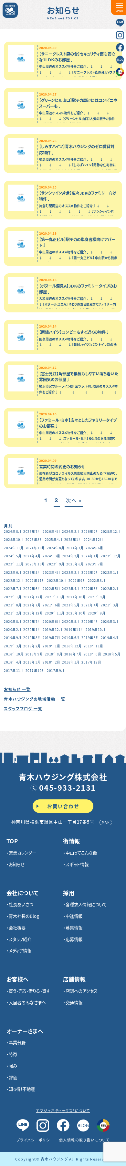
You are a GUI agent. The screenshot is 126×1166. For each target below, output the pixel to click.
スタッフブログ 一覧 (23, 709)
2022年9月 (77, 580)
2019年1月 (52, 646)
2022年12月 (14, 580)
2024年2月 (71, 556)
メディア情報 (20, 950)
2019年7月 (52, 637)
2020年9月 (97, 613)
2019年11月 (74, 629)
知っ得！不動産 (22, 1089)
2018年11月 (94, 646)
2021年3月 (110, 605)
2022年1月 (13, 597)
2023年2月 (90, 572)
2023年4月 (52, 572)
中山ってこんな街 (81, 852)
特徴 (13, 1054)
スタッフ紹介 (20, 939)
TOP (12, 841)
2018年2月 (52, 662)
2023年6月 (13, 572)
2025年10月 (14, 539)
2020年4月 (90, 621)
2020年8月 (13, 621)
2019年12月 (53, 629)
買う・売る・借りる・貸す (29, 991)
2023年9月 (56, 564)
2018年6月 (93, 654)
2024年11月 (14, 548)
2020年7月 (32, 621)
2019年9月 (13, 637)
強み (13, 1065)
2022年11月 (36, 580)
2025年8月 (35, 539)
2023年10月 (36, 564)
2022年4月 (71, 588)
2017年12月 (91, 662)
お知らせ (17, 864)
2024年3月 (52, 556)
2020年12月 (33, 613)
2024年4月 (32, 556)
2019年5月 (90, 637)
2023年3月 (71, 572)
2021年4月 (90, 605)
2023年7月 (95, 564)
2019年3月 (13, 646)
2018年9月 (35, 654)
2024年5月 (13, 556)
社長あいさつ (21, 904)
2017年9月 (56, 670)
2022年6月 (32, 588)
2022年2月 (110, 588)
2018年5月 (112, 654)
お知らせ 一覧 (17, 689)
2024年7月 (75, 548)
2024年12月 (94, 539)
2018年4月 (13, 662)
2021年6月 (52, 605)
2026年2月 (90, 531)
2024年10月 (36, 548)
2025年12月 (111, 531)
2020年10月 (76, 613)
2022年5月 (52, 588)
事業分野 (17, 1042)
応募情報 (74, 939)
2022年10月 (57, 580)
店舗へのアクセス (82, 991)
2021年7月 (32, 605)
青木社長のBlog (24, 916)
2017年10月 (36, 670)
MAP (106, 822)
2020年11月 (55, 613)
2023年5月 (32, 572)
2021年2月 (13, 613)
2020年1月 (32, 629)
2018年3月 (32, 662)
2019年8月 (32, 637)
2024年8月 (56, 548)
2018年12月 (72, 646)
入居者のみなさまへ (27, 1002)
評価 (13, 1077)
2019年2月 (32, 646)
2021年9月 (97, 597)
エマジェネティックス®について (63, 1110)
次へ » (74, 500)
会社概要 (17, 927)
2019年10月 (96, 629)
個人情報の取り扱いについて (84, 1139)
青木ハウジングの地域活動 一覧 (35, 699)
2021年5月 (71, 605)
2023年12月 (111, 556)
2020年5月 (71, 621)
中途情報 (74, 916)
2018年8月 (54, 654)
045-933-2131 (67, 787)
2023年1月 (110, 572)
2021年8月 (13, 605)
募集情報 (74, 927)
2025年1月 (73, 539)
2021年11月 (55, 597)
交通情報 (74, 1002)
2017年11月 (14, 670)
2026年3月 (71, 531)
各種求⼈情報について (86, 904)
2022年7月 (13, 588)
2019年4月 (110, 637)
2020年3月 (110, 621)
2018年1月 (71, 662)
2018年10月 (14, 654)
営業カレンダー (22, 852)
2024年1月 (90, 556)
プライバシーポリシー (35, 1139)
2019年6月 (71, 637)
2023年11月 (14, 564)
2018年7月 (73, 654)
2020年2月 (13, 629)
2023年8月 (75, 564)
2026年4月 (52, 531)
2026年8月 (13, 531)
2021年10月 (76, 597)
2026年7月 (32, 531)
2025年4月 (54, 539)
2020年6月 (52, 621)
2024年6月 (95, 548)
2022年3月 (90, 588)
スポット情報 (77, 864)
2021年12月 (33, 597)
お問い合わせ (63, 806)
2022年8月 (97, 580)
